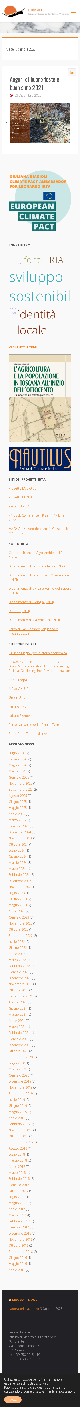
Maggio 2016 (18, 1264)
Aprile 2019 (17, 1118)
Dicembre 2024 (20, 832)
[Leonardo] (35, 11)
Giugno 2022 (18, 947)
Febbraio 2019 (19, 1124)
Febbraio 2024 (19, 874)
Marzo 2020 (17, 1069)
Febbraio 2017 (19, 1221)
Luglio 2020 (17, 1063)
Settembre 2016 (21, 1252)
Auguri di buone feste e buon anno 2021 (34, 83)
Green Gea (17, 697)
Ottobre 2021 (18, 990)
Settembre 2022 (21, 935)
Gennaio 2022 (19, 972)
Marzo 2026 (17, 771)
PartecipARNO (19, 506)
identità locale (36, 322)
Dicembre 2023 (20, 881)
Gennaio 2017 (19, 1227)
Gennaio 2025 (19, 826)
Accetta (13, 1399)
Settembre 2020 (21, 1057)
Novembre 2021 (20, 984)
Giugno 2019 (18, 1105)
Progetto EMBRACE (22, 488)
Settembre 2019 (21, 1093)
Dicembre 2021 (20, 978)
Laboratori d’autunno (24, 1308)
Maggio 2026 (18, 765)
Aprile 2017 (17, 1209)
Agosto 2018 (18, 1148)
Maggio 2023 (18, 905)
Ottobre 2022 (18, 929)
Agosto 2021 (18, 1002)
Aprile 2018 (17, 1166)
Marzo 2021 (17, 1027)
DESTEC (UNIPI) (19, 611)
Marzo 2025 (17, 820)
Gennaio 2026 (19, 777)
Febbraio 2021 (19, 1033)
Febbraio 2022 (19, 966)
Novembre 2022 (20, 923)
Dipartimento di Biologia (27, 602)
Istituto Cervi (18, 707)
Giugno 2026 (18, 759)
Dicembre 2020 (20, 1045)
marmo (13, 308)
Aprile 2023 (17, 911)
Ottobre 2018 (18, 1136)
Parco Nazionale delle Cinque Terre (34, 724)
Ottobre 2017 (18, 1191)
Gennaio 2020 (19, 1075)
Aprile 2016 (17, 1270)
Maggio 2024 (18, 862)
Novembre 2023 (20, 887)
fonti (33, 260)
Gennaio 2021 (19, 1039)
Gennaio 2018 (19, 1185)
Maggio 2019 (18, 1112)
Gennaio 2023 (19, 917)
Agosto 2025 (18, 796)
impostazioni (65, 1391)
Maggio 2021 (18, 1014)
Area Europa (18, 680)
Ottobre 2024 (18, 844)
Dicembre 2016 (20, 1233)
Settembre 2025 (21, 789)
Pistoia (17, 263)
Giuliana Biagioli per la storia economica (38, 653)
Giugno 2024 (18, 856)
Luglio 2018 (17, 1154)
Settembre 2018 (21, 1142)
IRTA (55, 260)
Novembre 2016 (20, 1239)
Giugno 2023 (18, 899)
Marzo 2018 (17, 1172)
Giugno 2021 (18, 1008)
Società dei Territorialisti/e (28, 734)
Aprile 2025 (17, 814)
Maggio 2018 (18, 1160)
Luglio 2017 (17, 1197)
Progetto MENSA (21, 497)
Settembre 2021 (21, 996)
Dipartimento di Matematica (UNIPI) (34, 620)
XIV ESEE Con (18, 515)
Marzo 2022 (17, 960)
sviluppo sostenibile (44, 286)
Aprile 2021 (17, 1021)
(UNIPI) (49, 602)
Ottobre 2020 (18, 1051)
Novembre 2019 (20, 1087)
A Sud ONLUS (18, 689)
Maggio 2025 (18, 808)
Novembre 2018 (20, 1130)
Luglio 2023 (17, 893)
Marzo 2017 (17, 1215)
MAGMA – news (24, 1300)
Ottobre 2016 (18, 1245)
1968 (13, 313)
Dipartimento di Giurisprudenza (32, 566)
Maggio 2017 (18, 1203)
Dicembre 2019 (20, 1081)
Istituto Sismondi (21, 716)
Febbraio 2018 (19, 1178)
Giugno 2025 (18, 802)
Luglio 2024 (17, 850)
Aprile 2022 (17, 954)
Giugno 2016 (18, 1258)
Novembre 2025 (20, 783)
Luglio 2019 (17, 1099)
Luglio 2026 (17, 753)
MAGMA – (16, 529)
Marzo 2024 (17, 868)
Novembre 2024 (20, 838)
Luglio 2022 (17, 941)
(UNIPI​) (60, 566)
